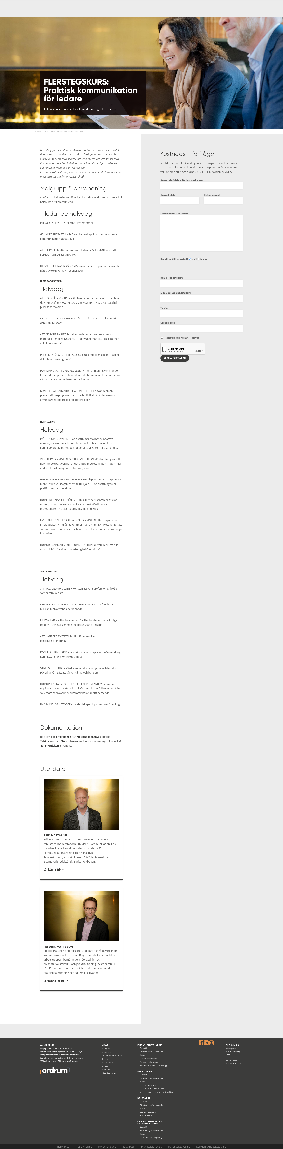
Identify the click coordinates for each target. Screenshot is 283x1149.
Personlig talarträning (149, 1062)
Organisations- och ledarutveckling (149, 1123)
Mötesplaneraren (71, 741)
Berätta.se (128, 1146)
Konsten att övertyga (154, 1065)
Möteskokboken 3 (88, 736)
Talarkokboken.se (151, 1146)
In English (105, 1048)
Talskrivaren (47, 741)
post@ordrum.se (233, 1063)
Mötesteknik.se (107, 1146)
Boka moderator (153, 1088)
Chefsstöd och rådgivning (151, 1137)
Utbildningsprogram (149, 1058)
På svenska (106, 1052)
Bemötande (143, 1098)
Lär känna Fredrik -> (56, 980)
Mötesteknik (144, 1072)
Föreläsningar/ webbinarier (151, 1051)
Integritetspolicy (108, 1072)
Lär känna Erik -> (54, 869)
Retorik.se (63, 1146)
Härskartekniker (147, 1115)
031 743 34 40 (231, 1060)
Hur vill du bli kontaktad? (174, 259)
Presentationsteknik (149, 1045)
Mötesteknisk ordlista (156, 1092)
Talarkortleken (50, 745)
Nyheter (104, 1059)
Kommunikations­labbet (111, 1055)
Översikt (143, 1048)
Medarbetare (107, 1062)
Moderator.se (84, 1146)
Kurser (142, 1055)
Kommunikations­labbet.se (211, 1146)
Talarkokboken (62, 736)
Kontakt (104, 1066)
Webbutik (105, 1069)
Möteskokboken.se (179, 1146)
